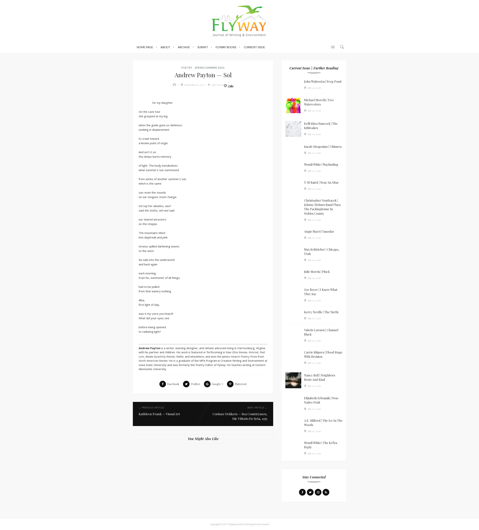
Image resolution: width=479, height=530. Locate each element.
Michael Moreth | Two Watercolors (319, 102)
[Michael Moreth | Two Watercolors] (293, 105)
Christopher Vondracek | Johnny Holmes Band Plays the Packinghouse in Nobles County (322, 206)
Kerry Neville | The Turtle (321, 312)
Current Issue (254, 47)
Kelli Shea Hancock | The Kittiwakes (321, 126)
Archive (184, 47)
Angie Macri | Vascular (319, 231)
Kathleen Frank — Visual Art (159, 414)
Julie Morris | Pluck (317, 272)
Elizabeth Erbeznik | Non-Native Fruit (321, 400)
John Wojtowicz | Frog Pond (322, 81)
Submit (202, 47)
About (165, 47)
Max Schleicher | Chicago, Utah (321, 251)
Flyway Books (226, 47)
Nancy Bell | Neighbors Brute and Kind (319, 377)
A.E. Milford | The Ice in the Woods (323, 423)
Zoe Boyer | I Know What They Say (320, 292)
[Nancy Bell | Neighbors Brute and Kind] (293, 380)
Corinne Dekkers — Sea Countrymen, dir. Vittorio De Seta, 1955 (240, 416)
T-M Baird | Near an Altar (321, 182)
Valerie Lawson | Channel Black (321, 332)
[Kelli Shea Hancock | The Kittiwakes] (293, 129)
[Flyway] (239, 21)
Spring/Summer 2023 (210, 67)
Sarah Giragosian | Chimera (322, 146)
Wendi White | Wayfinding (321, 164)
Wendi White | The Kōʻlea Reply (320, 445)
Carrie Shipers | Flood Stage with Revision (323, 354)
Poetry (186, 67)
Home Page (145, 47)
